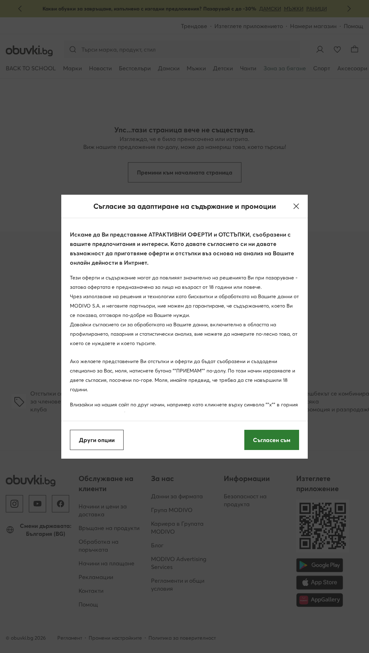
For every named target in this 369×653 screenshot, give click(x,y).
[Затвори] (296, 206)
